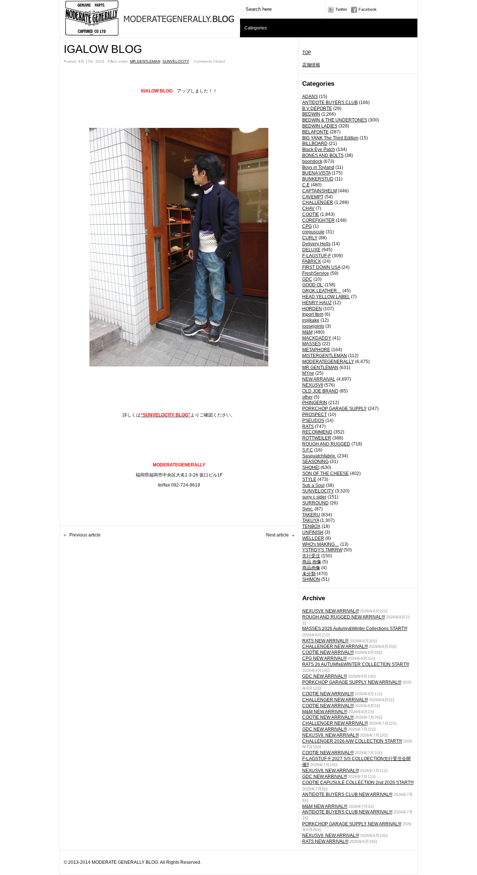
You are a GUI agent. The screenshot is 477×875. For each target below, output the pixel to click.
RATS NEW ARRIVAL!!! (325, 640)
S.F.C (307, 450)
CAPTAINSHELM (319, 190)
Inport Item (312, 314)
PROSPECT (314, 414)
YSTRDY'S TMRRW (322, 550)
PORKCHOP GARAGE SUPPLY (334, 408)
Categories (255, 28)
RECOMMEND (317, 432)
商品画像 (311, 567)
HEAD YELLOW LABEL (326, 296)
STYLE (309, 479)
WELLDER (313, 538)
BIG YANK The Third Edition (330, 138)
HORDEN (312, 308)
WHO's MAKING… (320, 544)
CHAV (308, 208)
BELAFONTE (315, 132)
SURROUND (315, 503)
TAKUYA (310, 520)
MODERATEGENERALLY (328, 361)
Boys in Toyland (318, 167)
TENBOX (311, 526)
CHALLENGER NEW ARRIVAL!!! (335, 646)
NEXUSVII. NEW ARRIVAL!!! (330, 611)
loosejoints (313, 326)
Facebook (367, 9)
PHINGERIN (314, 402)
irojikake (310, 320)
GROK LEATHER (321, 290)
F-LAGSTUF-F (316, 255)
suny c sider (314, 497)
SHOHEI (310, 467)
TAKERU (311, 514)
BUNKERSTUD (318, 179)
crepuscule (313, 232)
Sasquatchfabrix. (319, 456)
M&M (307, 332)
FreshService (315, 273)
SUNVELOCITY (318, 491)
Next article (277, 535)
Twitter (341, 9)
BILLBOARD (315, 143)
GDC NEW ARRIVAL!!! (324, 676)
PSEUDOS (313, 420)
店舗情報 (311, 64)
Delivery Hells (316, 243)
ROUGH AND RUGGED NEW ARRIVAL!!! (343, 617)
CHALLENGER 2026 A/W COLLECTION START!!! (352, 741)
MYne (308, 373)
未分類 (309, 573)
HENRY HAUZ (317, 302)
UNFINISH (312, 532)
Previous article (85, 535)
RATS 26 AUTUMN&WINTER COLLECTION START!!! (355, 664)
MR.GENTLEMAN (320, 367)
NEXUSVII (312, 385)
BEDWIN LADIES (319, 126)
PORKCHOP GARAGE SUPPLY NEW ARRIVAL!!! (351, 682)
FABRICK (311, 261)
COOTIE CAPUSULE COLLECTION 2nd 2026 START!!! (358, 782)
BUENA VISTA (316, 173)
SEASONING (315, 461)
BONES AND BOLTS (323, 155)
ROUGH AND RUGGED (326, 444)
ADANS (310, 96)
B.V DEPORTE (317, 108)
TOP (306, 52)
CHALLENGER (317, 202)
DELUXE (311, 249)
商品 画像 (311, 561)
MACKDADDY (316, 338)
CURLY (310, 237)
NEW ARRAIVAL (318, 379)
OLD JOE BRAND (320, 391)
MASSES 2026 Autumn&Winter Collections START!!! (354, 628)
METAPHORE (316, 349)
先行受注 (311, 555)
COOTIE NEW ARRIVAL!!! (328, 652)
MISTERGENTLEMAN (324, 355)
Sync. (307, 509)
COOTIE (310, 214)
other (307, 397)
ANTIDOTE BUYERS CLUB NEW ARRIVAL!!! (347, 794)
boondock (312, 161)
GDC (307, 279)
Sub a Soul (313, 485)
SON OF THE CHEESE (325, 473)
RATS (308, 426)
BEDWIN (311, 114)
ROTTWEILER (316, 438)
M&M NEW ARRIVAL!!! (324, 711)
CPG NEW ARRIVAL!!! (324, 658)
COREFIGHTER (318, 220)
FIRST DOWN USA (321, 267)
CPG (307, 226)
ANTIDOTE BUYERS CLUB (330, 102)
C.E (306, 185)
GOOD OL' (312, 284)
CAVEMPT (312, 196)
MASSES (311, 343)
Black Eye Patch (318, 149)
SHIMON (311, 579)
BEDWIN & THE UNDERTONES (334, 120)
